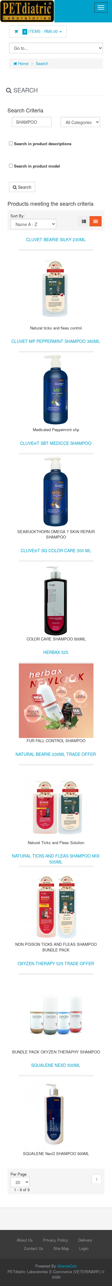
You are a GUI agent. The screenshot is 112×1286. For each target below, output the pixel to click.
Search (42, 63)
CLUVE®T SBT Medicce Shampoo (55, 443)
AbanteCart (67, 1266)
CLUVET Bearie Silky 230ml (56, 239)
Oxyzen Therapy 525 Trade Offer (56, 963)
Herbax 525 (55, 652)
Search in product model (36, 166)
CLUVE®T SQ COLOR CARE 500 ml (56, 550)
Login (83, 1248)
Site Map (61, 1248)
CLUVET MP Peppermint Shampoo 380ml (55, 341)
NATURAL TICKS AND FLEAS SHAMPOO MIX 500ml (55, 859)
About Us (25, 1240)
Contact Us (33, 1248)
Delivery (85, 1240)
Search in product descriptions (42, 143)
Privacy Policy (55, 1240)
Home (22, 63)
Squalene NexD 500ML (55, 1065)
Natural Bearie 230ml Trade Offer (56, 754)
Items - (41, 31)
